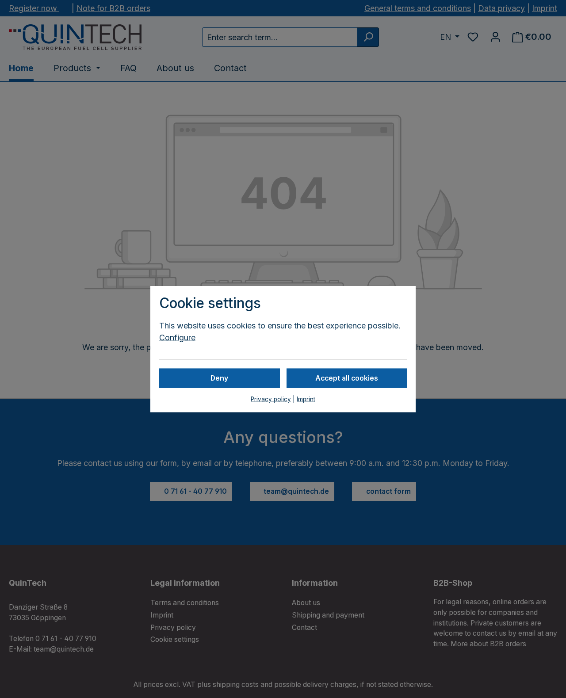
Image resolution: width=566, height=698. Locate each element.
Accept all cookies (346, 378)
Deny (219, 378)
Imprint (306, 399)
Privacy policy (271, 399)
